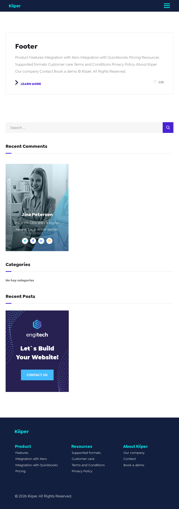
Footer (26, 46)
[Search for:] (89, 127)
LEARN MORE (30, 84)
